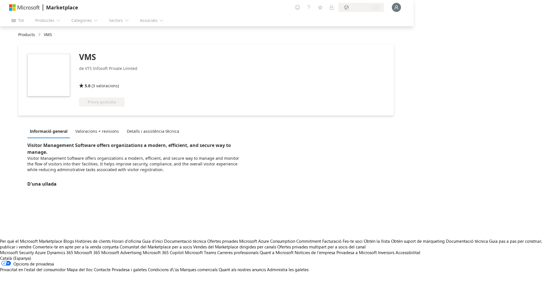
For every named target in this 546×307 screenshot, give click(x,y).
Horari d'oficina (126, 241)
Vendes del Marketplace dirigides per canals (234, 247)
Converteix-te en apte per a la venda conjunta (76, 247)
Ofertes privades (222, 241)
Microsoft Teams (200, 252)
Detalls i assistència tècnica (153, 131)
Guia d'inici (152, 241)
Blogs (68, 241)
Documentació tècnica (185, 241)
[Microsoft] (24, 7)
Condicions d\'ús (163, 269)
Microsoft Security (17, 252)
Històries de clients (93, 241)
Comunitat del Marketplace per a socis (156, 247)
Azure (40, 252)
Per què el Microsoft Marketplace (31, 241)
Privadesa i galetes (129, 269)
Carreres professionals (237, 252)
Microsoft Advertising (121, 252)
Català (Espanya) (15, 258)
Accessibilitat (408, 252)
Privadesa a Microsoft (356, 252)
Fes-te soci (353, 241)
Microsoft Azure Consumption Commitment (280, 241)
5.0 (87, 85)
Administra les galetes (288, 269)
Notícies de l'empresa (315, 252)
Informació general (48, 131)
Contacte (102, 269)
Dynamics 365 (60, 252)
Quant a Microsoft (276, 252)
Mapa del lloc (80, 269)
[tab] (50, 131)
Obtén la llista (377, 241)
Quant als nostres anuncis (242, 269)
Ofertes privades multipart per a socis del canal (321, 247)
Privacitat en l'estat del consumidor (33, 269)
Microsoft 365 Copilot (163, 252)
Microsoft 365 (87, 252)
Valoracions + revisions (97, 131)
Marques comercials (199, 269)
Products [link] (26, 34)
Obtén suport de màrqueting (418, 241)
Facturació (332, 241)
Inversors (386, 252)
